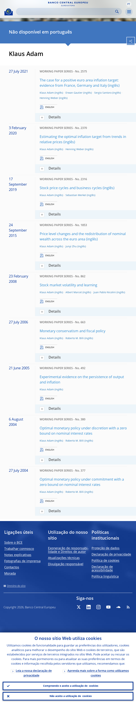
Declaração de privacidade (111, 554)
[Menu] (129, 12)
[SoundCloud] (118, 607)
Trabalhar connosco (19, 549)
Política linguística (105, 576)
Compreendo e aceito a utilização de (70, 686)
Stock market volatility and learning (68, 285)
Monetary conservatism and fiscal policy (72, 331)
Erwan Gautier (74, 93)
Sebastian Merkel (76, 195)
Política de (105, 560)
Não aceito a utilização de (71, 696)
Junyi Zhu (71, 246)
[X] (78, 607)
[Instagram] (98, 607)
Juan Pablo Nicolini (105, 292)
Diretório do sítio (16, 586)
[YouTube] (108, 607)
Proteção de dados (106, 548)
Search (117, 11)
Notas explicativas (17, 555)
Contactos (11, 567)
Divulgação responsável (65, 564)
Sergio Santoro (103, 93)
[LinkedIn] (88, 607)
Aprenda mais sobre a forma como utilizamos (98, 673)
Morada (10, 573)
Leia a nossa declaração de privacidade (34, 673)
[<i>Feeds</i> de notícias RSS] (128, 607)
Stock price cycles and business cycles (71, 188)
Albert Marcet (74, 292)
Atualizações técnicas (64, 558)
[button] (128, 4)
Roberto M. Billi (75, 338)
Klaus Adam (47, 93)
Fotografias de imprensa (22, 561)
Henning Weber (49, 98)
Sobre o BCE (13, 542)
